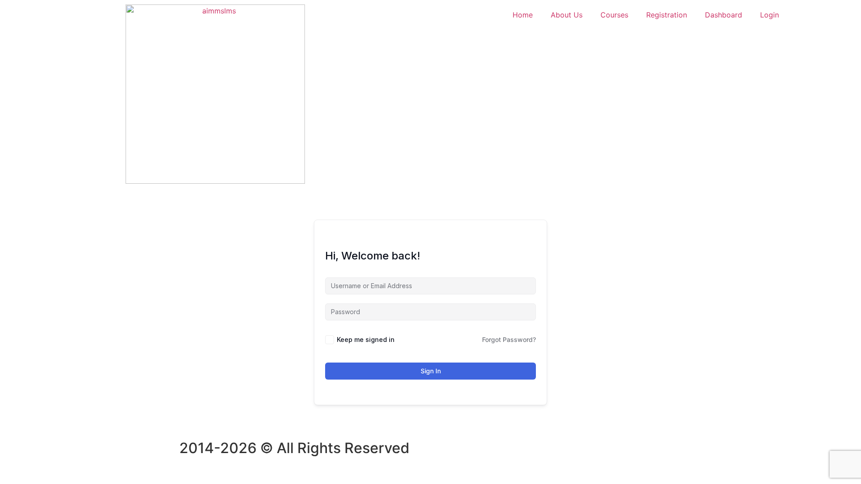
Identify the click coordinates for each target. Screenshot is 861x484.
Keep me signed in (366, 339)
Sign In (431, 371)
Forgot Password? (509, 339)
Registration (666, 14)
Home (523, 14)
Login (769, 14)
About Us (567, 14)
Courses (614, 14)
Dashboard (723, 14)
